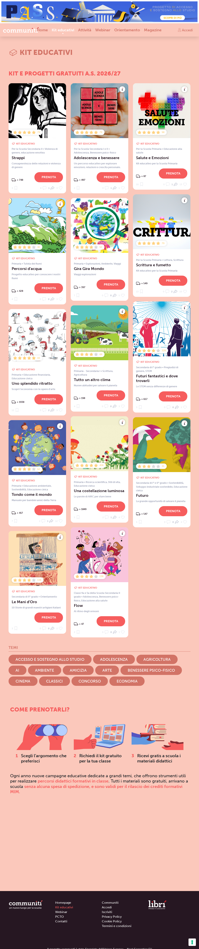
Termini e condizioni (116, 926)
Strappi (18, 157)
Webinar (102, 30)
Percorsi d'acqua (27, 268)
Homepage (63, 902)
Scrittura (178, 259)
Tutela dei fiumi (33, 263)
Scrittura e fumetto (153, 265)
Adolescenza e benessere (96, 157)
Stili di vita (114, 482)
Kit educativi (63, 30)
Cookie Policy (112, 921)
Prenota (49, 177)
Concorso (90, 681)
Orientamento (127, 30)
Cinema (23, 681)
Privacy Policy (112, 916)
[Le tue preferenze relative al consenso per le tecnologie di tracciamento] (192, 942)
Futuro (142, 495)
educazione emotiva (33, 152)
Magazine (152, 30)
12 (13, 410)
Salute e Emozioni (152, 157)
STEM (148, 371)
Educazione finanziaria (37, 374)
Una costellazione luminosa (99, 490)
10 (137, 184)
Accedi (187, 30)
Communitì (110, 902)
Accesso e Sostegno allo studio (50, 659)
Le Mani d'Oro (24, 601)
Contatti (61, 921)
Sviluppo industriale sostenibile (154, 486)
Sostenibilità (176, 482)
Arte (107, 670)
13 (181, 184)
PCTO (59, 916)
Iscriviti (107, 912)
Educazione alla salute (94, 600)
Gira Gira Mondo (89, 268)
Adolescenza (81, 152)
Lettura (168, 259)
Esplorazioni (93, 263)
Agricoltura (80, 374)
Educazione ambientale (37, 485)
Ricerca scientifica (96, 482)
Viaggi (117, 263)
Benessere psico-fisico (103, 152)
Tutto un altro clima (92, 379)
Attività (84, 30)
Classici (54, 681)
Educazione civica (22, 378)
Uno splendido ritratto (32, 383)
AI (17, 670)
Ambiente (107, 263)
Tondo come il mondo (32, 494)
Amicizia (78, 670)
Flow (78, 605)
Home (42, 30)
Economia (127, 681)
